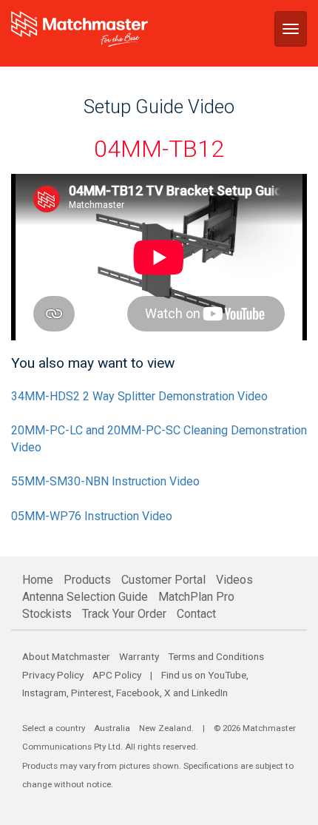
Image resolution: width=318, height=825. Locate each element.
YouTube (227, 675)
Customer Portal (163, 580)
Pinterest (91, 692)
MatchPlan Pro (196, 597)
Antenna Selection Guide (85, 597)
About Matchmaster (66, 656)
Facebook (138, 692)
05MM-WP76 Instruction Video (91, 516)
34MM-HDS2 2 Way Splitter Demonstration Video (139, 396)
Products (87, 580)
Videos (234, 580)
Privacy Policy (53, 675)
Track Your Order (124, 614)
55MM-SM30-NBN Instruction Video (105, 481)
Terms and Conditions (216, 656)
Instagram (44, 692)
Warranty (139, 656)
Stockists (47, 614)
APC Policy (116, 675)
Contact (196, 614)
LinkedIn (210, 692)
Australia (112, 728)
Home (37, 580)
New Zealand (165, 728)
